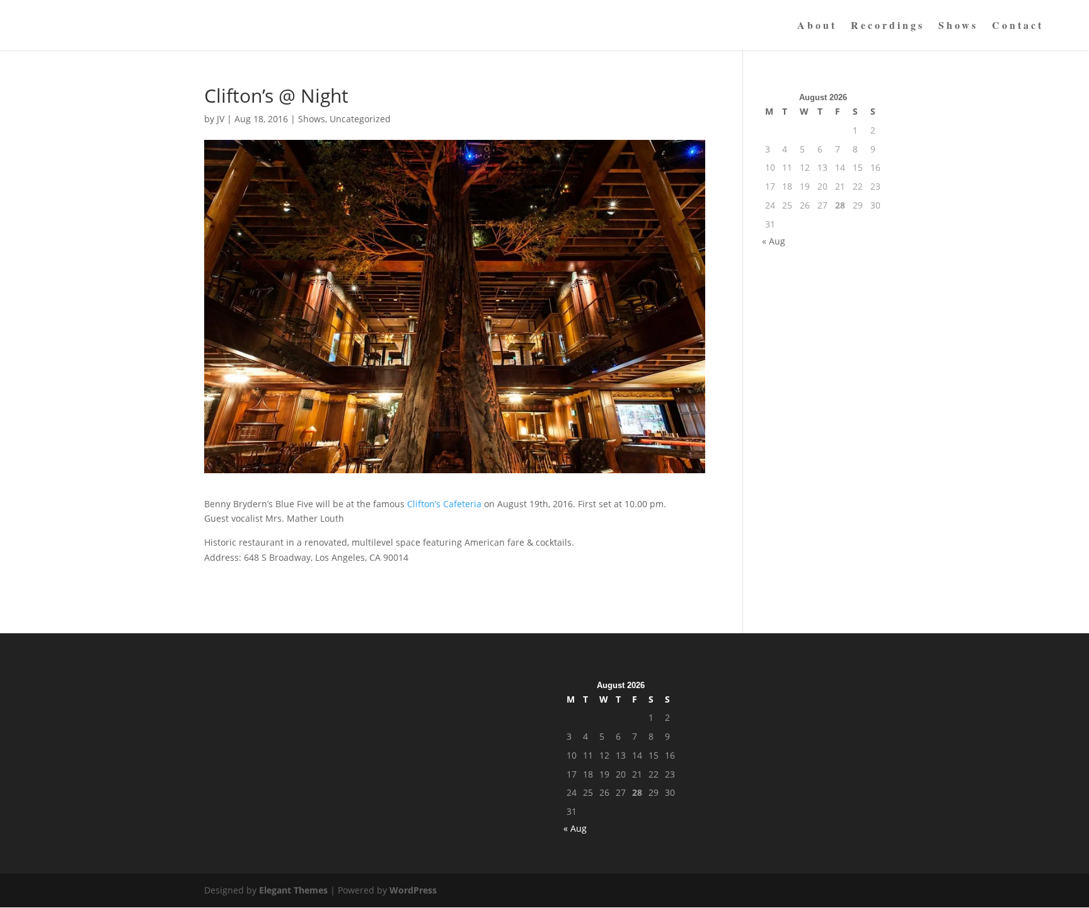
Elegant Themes (293, 890)
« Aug (773, 241)
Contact (1018, 26)
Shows (958, 26)
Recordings (888, 26)
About (817, 26)
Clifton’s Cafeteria (444, 504)
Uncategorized (360, 119)
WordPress (413, 890)
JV (220, 119)
